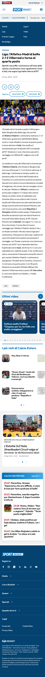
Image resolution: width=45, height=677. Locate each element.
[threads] (31, 567)
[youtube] (36, 567)
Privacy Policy (7, 630)
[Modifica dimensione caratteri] (17, 87)
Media (5, 576)
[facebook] (3, 567)
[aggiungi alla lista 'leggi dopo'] (11, 87)
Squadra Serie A (9, 610)
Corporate (6, 626)
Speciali (5, 602)
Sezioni (5, 593)
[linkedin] (25, 567)
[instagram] (9, 567)
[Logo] (22, 10)
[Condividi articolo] (4, 87)
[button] (22, 10)
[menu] (4, 9)
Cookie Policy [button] (27, 626)
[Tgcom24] (7, 3)
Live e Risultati (8, 584)
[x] (19, 567)
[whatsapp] (14, 567)
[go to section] (40, 296)
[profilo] (41, 9)
